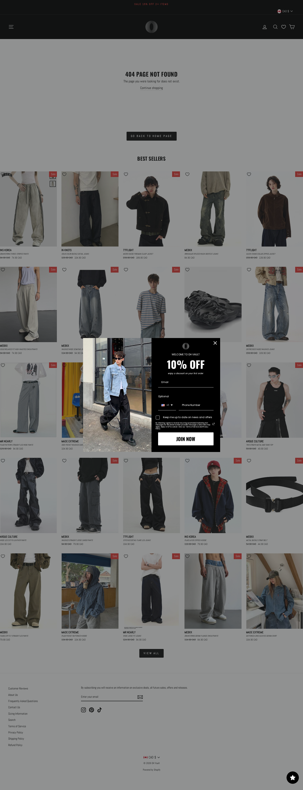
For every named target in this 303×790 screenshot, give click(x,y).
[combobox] (167, 405)
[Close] (215, 343)
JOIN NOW (185, 438)
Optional (163, 396)
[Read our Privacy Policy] (213, 423)
